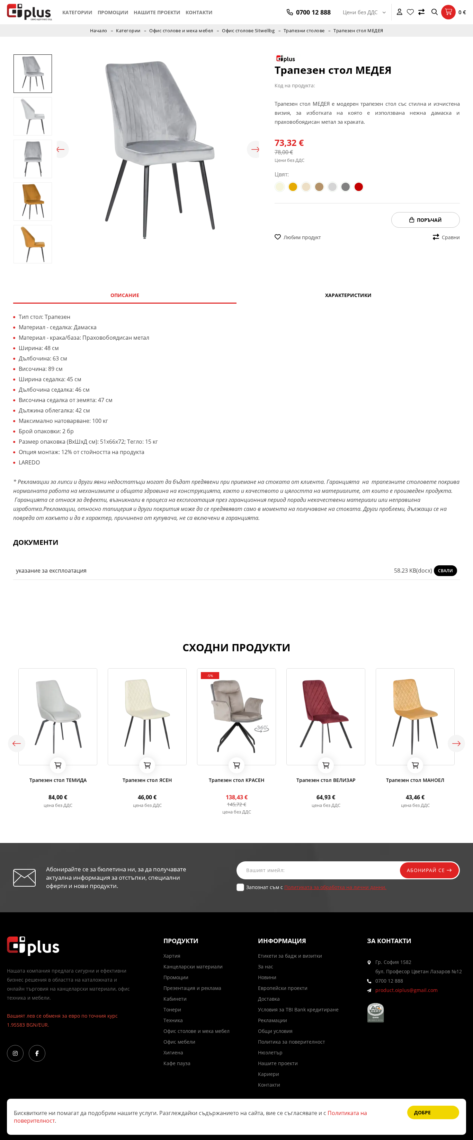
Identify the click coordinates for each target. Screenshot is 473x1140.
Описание (124, 295)
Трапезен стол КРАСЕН (237, 780)
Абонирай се (427, 870)
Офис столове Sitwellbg (248, 30)
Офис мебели (179, 1041)
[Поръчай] (58, 765)
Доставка (269, 998)
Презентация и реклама (192, 988)
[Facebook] (37, 1053)
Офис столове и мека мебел (181, 30)
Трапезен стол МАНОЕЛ (415, 780)
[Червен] (359, 187)
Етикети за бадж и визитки (290, 955)
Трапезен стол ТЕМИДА (58, 780)
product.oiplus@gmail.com (406, 990)
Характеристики (348, 295)
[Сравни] (421, 12)
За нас (265, 966)
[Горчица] (293, 187)
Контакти (199, 12)
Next (255, 149)
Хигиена (173, 1052)
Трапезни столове (304, 30)
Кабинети (175, 998)
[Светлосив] (332, 187)
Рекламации (272, 1020)
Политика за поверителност (291, 1041)
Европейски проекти (282, 988)
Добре (422, 1112)
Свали (445, 571)
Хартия (171, 955)
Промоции (113, 12)
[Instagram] (15, 1053)
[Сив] (345, 187)
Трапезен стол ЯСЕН (147, 780)
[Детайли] (43, 758)
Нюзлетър (270, 1052)
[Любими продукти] (410, 12)
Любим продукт (302, 237)
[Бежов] (280, 187)
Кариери (268, 1074)
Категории (77, 12)
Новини (267, 977)
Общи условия (275, 1031)
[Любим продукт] (25, 758)
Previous (60, 149)
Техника (173, 1020)
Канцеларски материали (193, 966)
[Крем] (306, 187)
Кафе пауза (176, 1063)
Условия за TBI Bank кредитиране (298, 1009)
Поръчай (429, 220)
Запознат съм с (316, 887)
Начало (98, 30)
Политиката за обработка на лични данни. (335, 887)
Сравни (451, 237)
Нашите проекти (157, 12)
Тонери (172, 1009)
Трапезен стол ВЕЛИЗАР (326, 780)
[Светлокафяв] (319, 187)
